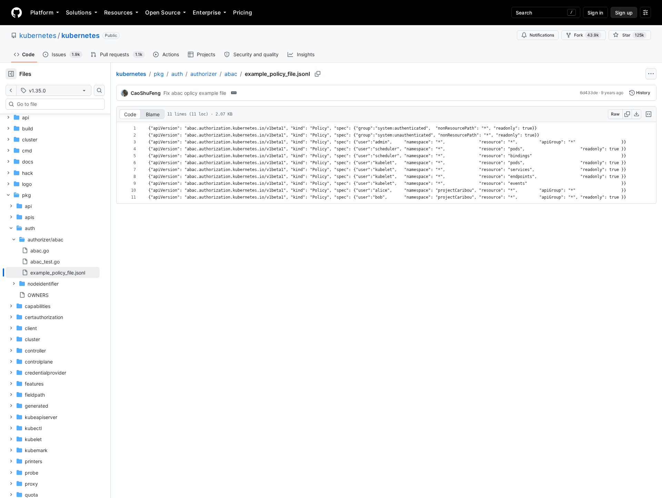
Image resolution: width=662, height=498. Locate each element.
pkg (159, 73)
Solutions (79, 12)
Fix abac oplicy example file (194, 93)
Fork (586, 35)
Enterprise (207, 12)
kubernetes (37, 35)
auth (177, 73)
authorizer (203, 73)
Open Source (162, 12)
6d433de (589, 92)
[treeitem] (53, 272)
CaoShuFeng (146, 93)
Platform (41, 12)
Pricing (242, 12)
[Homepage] (16, 12)
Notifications (542, 35)
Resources (118, 12)
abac (230, 73)
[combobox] (58, 104)
